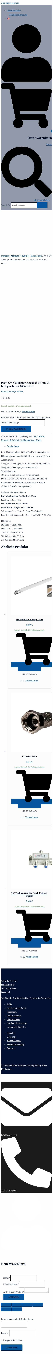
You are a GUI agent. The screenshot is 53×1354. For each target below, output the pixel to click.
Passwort (5, 1333)
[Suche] (42, 205)
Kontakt (10, 1033)
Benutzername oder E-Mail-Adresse (17, 1319)
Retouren (11, 1048)
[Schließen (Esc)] (6, 1305)
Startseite (5, 256)
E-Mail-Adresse (11, 1284)
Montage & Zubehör (20, 256)
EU (24, 1027)
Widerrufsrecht (13, 1019)
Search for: (6, 205)
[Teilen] (17, 1305)
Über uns (11, 1037)
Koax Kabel (36, 256)
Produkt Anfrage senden (12, 391)
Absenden (13, 1297)
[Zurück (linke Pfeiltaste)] (6, 1309)
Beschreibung (13, 446)
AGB (9, 1004)
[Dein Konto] (26, 81)
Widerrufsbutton (14, 1015)
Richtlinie (18, 1027)
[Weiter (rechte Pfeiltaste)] (17, 1309)
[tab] (29, 446)
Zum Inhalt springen (10, 3)
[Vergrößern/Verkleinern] (38, 1305)
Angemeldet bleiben (13, 1340)
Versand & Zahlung (15, 1044)
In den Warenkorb (16, 429)
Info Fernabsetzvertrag (17, 1023)
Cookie (10, 1027)
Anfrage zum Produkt (13, 1292)
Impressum (12, 1012)
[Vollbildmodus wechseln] (27, 1305)
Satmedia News (14, 1040)
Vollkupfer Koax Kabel (30, 440)
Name (6, 1278)
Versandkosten (28, 411)
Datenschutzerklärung (16, 1008)
